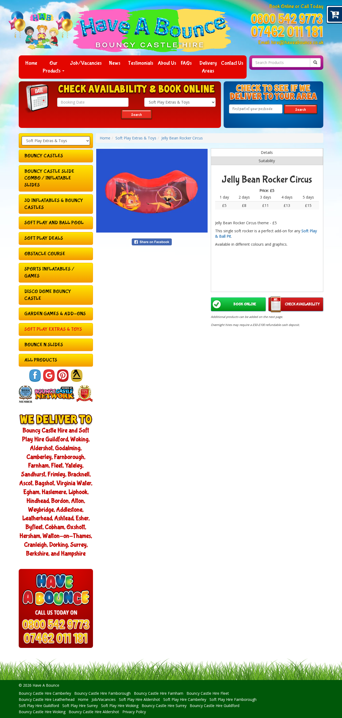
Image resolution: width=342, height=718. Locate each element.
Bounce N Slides (43, 345)
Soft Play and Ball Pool (54, 223)
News (115, 63)
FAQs (186, 63)
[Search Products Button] (315, 62)
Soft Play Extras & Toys (53, 329)
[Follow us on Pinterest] (63, 375)
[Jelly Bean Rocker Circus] (152, 190)
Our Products (52, 67)
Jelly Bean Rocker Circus (182, 137)
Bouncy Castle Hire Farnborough (102, 693)
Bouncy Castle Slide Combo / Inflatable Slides (49, 178)
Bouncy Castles (43, 156)
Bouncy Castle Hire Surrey (164, 705)
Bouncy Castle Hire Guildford (214, 705)
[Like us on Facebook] (35, 375)
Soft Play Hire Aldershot (139, 699)
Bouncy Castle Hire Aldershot (94, 711)
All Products (40, 360)
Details (267, 152)
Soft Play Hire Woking (119, 705)
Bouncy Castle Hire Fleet (207, 693)
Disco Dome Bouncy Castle (47, 295)
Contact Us (232, 63)
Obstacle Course (44, 254)
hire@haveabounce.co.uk (297, 42)
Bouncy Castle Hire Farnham (158, 693)
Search (136, 115)
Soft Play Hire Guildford (39, 705)
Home (31, 63)
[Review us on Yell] (77, 375)
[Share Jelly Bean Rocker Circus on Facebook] (152, 241)
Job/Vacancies (86, 63)
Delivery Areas (208, 67)
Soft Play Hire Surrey (80, 705)
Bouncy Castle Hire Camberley (45, 693)
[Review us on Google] (49, 375)
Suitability (267, 160)
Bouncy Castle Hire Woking (42, 711)
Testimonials (140, 63)
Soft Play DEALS (43, 238)
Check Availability (302, 304)
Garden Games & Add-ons (55, 314)
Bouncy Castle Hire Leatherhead (47, 699)
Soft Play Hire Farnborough (232, 699)
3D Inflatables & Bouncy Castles (53, 204)
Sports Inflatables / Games (49, 272)
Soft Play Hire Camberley (184, 699)
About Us (167, 63)
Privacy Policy (134, 711)
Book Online (245, 304)
